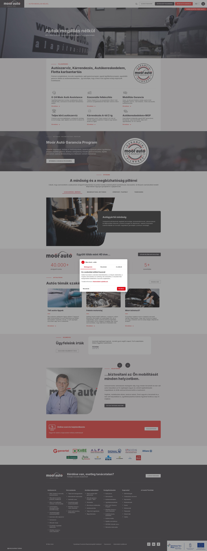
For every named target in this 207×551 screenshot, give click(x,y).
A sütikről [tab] (119, 267)
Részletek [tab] (103, 267)
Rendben (121, 288)
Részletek (86, 288)
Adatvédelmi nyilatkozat (100, 281)
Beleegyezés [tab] (88, 267)
